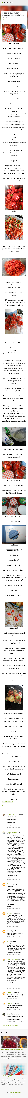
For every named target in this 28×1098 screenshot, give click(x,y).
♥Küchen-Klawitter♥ (7, 801)
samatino (10, 913)
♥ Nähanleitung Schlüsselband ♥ (9, 1076)
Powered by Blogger (15, 1092)
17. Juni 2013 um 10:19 (13, 937)
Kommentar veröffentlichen (10, 1025)
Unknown (9, 992)
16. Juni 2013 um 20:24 (13, 879)
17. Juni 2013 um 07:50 (13, 908)
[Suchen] (26, 2)
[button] (3, 20)
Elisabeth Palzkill (11, 814)
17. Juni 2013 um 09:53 (13, 926)
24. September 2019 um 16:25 (15, 1021)
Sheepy (9, 1014)
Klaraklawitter (8, 2)
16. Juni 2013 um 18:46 (13, 827)
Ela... (8, 931)
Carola (9, 884)
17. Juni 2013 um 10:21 (13, 954)
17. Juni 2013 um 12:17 (13, 988)
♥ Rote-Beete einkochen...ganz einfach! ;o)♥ (12, 1049)
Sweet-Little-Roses (12, 959)
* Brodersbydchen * (12, 832)
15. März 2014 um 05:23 (14, 998)
